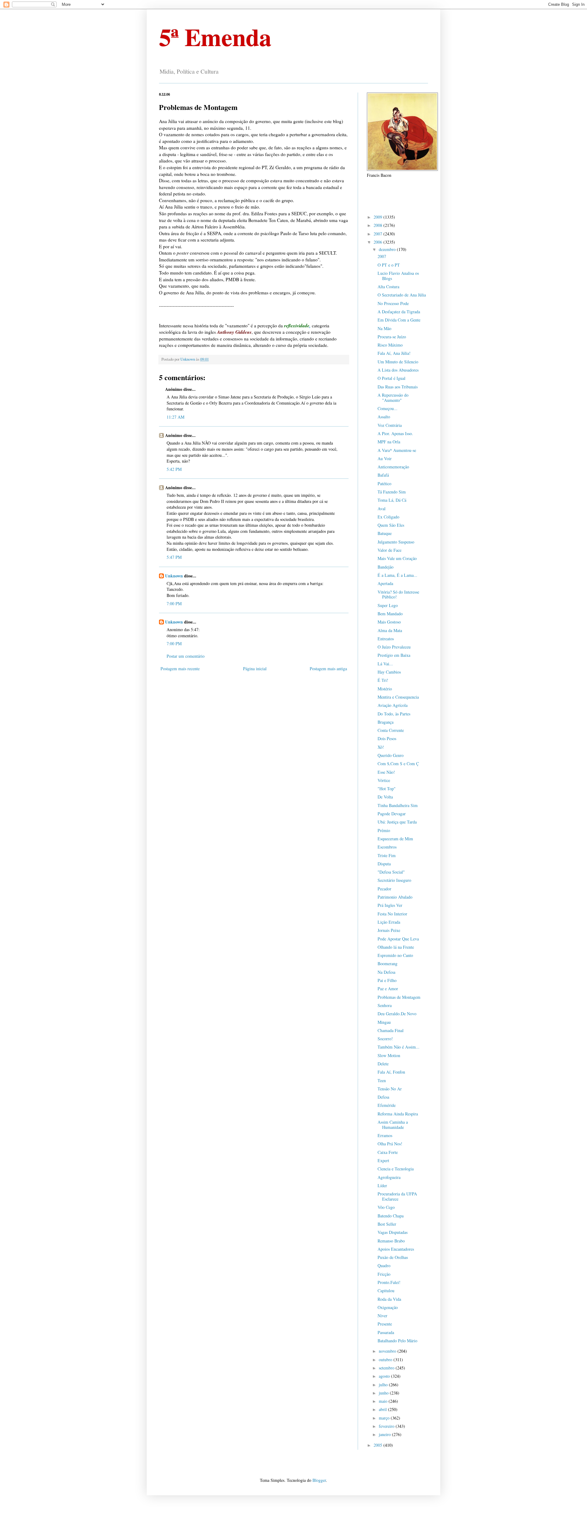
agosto (385, 1376)
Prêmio (384, 830)
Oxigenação (388, 1307)
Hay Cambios (389, 672)
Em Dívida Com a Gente (399, 320)
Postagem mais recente (180, 668)
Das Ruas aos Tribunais (398, 387)
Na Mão (384, 328)
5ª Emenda (215, 36)
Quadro (384, 1265)
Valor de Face (389, 550)
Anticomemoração (393, 467)
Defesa (383, 1097)
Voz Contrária (390, 425)
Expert (383, 1160)
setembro (387, 1368)
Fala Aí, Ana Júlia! (394, 353)
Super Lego (388, 605)
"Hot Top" (387, 788)
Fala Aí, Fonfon (391, 1072)
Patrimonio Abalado (395, 897)
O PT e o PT (389, 265)
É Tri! (383, 680)
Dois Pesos (387, 738)
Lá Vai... (385, 664)
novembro (388, 1351)
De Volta (385, 797)
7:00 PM (174, 603)
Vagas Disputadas (393, 1232)
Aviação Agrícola (393, 705)
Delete (383, 1064)
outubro (386, 1359)
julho (384, 1384)
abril (383, 1409)
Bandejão (385, 567)
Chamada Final (391, 1030)
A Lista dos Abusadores (398, 370)
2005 (378, 1445)
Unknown (174, 576)
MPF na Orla (389, 442)
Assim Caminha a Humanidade (393, 1124)
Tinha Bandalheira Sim (398, 805)
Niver (382, 1315)
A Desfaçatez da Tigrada (399, 312)
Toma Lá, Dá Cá (392, 500)
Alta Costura (388, 286)
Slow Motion (389, 1055)
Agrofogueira (389, 1177)
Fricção (384, 1274)
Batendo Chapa (391, 1216)
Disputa (384, 864)
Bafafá (383, 475)
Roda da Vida (389, 1299)
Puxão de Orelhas (393, 1257)
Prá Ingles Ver (390, 905)
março (385, 1418)
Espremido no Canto (395, 955)
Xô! (381, 747)
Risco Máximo (390, 345)
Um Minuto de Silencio (398, 362)
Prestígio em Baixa (394, 655)
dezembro (388, 249)
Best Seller (387, 1224)
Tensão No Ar (390, 1089)
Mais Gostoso (389, 622)
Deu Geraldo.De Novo (397, 1013)
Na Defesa (386, 972)
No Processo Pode (393, 303)
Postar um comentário (186, 656)
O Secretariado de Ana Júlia (402, 295)
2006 (378, 242)
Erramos (385, 1135)
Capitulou (386, 1290)
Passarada (386, 1332)
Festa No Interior (392, 914)
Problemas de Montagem (399, 997)
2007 (378, 234)
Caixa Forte (388, 1152)
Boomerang (387, 963)
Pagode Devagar (392, 813)
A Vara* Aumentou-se (397, 450)
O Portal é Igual (391, 378)
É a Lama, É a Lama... (397, 575)
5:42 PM (174, 469)
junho (384, 1393)
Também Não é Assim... (398, 1047)
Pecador (384, 889)
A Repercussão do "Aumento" (393, 397)
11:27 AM (175, 417)
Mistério (385, 689)
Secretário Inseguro (394, 880)
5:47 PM (174, 557)
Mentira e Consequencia (398, 697)
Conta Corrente (391, 730)
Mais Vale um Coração (397, 558)
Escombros (387, 847)
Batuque (385, 533)
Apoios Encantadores (396, 1249)
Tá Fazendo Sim (392, 492)
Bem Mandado (390, 613)
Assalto (384, 417)
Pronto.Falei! (389, 1282)
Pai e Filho (387, 980)
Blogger (319, 1480)
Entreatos (386, 639)
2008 (378, 225)
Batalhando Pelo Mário (397, 1341)
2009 (378, 217)
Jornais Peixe (389, 930)
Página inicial (255, 668)
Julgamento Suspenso (396, 542)
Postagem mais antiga (328, 668)
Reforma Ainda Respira (398, 1114)
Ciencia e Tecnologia (396, 1169)
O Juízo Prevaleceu (394, 647)
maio (384, 1401)
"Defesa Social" (391, 872)
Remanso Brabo (391, 1241)
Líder (382, 1185)
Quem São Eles (391, 525)
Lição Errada (389, 922)
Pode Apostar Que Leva (398, 939)
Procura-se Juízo (392, 337)
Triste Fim (387, 855)
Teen (382, 1080)
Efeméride (387, 1105)
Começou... (387, 408)
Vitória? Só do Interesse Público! (398, 594)
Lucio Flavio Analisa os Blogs (398, 275)
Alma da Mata (390, 630)
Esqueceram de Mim (395, 839)
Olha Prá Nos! (390, 1144)
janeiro (385, 1434)
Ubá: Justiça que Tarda (397, 822)
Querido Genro (391, 755)
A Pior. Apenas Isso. (395, 433)
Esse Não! (386, 772)
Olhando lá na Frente (396, 947)
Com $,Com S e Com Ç (398, 763)
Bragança (385, 722)
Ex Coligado (388, 517)
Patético (384, 483)
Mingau (384, 1022)
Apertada (385, 583)
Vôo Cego (386, 1207)
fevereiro (387, 1426)
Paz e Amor (388, 988)
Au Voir (385, 458)
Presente (385, 1324)
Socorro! (385, 1039)
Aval (382, 508)
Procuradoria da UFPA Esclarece (397, 1196)
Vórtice (384, 780)
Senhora (385, 1005)
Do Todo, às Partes (394, 714)
